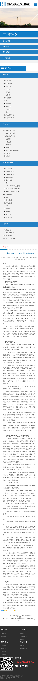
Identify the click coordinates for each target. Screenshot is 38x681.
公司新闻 (3, 645)
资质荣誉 (3, 636)
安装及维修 (23, 648)
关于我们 (4, 629)
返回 (20, 617)
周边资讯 (3, 648)
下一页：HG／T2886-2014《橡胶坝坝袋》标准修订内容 (18, 619)
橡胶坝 (22, 633)
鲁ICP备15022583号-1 (12, 678)
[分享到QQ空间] (4, 610)
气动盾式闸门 (24, 636)
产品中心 (23, 629)
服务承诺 (22, 645)
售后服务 (23, 642)
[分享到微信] (12, 610)
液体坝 (22, 639)
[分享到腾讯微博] (8, 610)
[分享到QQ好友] (15, 610)
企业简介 (3, 633)
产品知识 (3, 654)
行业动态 (3, 651)
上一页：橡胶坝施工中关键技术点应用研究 (20, 615)
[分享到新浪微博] (6, 610)
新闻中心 (4, 642)
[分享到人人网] (10, 610)
